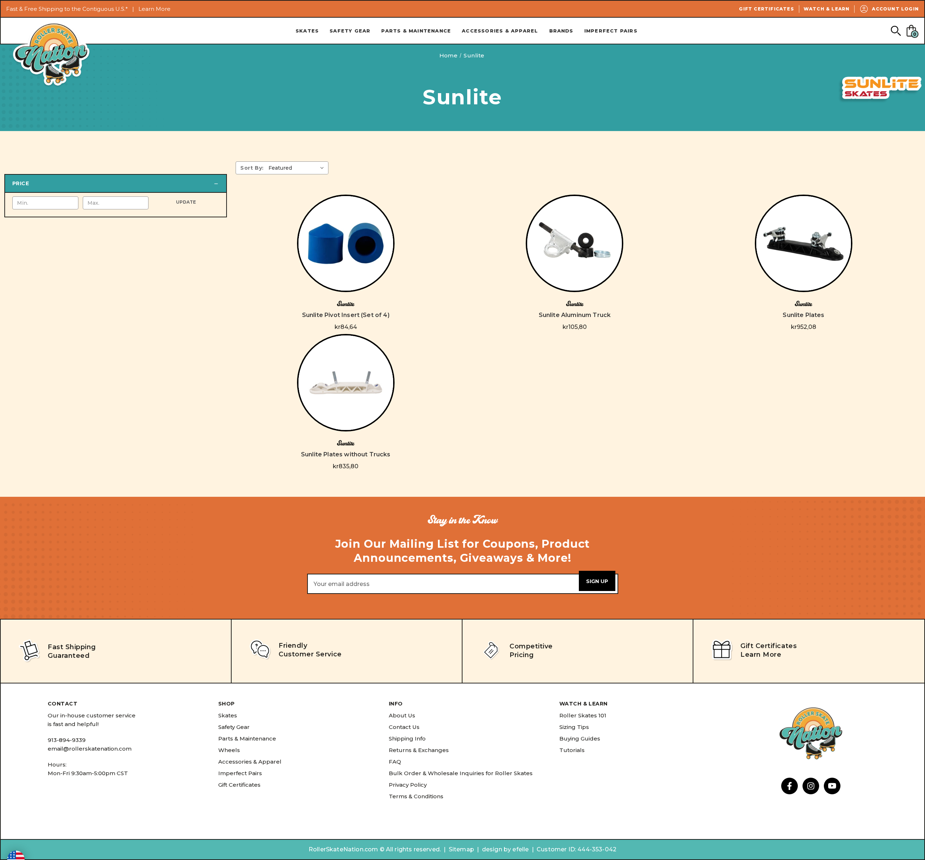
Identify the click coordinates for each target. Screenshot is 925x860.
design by (496, 849)
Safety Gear (350, 31)
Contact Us (404, 727)
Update (186, 202)
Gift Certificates (766, 9)
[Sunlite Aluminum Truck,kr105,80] (574, 243)
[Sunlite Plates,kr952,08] (803, 243)
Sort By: (252, 168)
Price (20, 183)
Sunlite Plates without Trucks (346, 454)
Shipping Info (407, 738)
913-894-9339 (67, 740)
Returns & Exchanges (419, 750)
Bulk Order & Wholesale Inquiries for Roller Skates (461, 773)
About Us (402, 715)
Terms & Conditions (416, 796)
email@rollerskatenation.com (90, 748)
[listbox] (297, 168)
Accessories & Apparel (500, 31)
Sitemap (461, 849)
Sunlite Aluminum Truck (575, 315)
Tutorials (572, 750)
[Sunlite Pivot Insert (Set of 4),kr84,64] (345, 243)
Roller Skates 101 (582, 715)
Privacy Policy (408, 784)
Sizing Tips (574, 727)
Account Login (895, 9)
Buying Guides (579, 738)
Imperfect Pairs (610, 31)
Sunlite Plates (803, 315)
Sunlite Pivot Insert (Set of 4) (346, 315)
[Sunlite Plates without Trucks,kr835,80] (345, 382)
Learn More (154, 8)
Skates (307, 31)
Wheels (229, 750)
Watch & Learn (827, 9)
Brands (561, 31)
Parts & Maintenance (416, 31)
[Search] (895, 30)
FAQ (395, 761)
